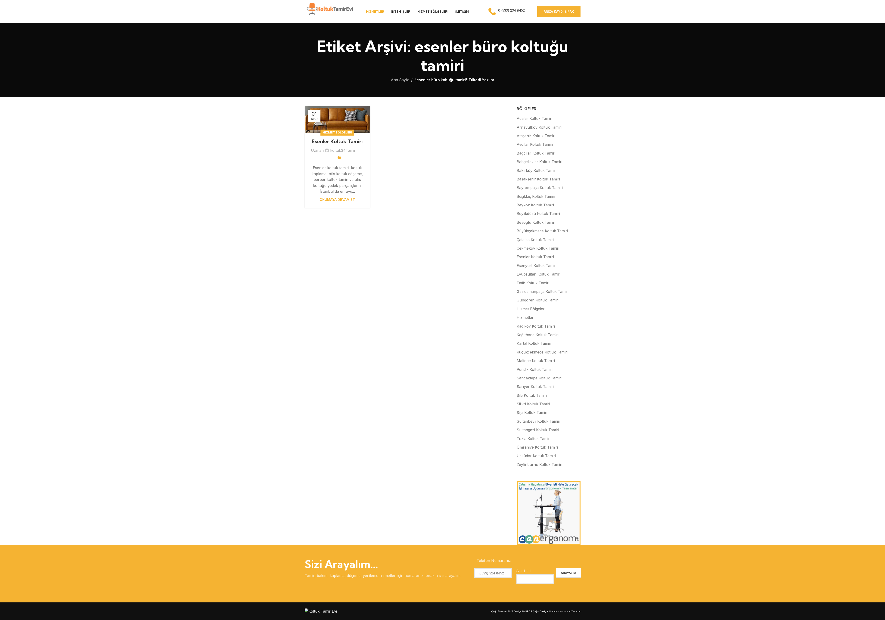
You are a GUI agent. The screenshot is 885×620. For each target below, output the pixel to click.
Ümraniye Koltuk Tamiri (537, 447)
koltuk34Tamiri (343, 150)
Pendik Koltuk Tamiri (535, 369)
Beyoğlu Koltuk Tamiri (536, 222)
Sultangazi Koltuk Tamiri (538, 430)
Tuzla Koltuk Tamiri (533, 438)
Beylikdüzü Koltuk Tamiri (538, 213)
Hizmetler (525, 317)
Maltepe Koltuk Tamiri (536, 360)
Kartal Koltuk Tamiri (534, 343)
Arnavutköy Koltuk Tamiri (539, 127)
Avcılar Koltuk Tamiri (535, 144)
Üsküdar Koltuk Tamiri (536, 455)
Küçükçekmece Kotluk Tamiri (542, 352)
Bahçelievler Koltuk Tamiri (539, 161)
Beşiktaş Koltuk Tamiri (536, 196)
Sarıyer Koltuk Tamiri (535, 386)
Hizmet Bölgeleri (337, 132)
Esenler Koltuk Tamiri (337, 141)
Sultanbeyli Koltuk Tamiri (538, 421)
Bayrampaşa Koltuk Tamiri (540, 187)
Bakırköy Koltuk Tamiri (536, 170)
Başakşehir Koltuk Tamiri (538, 179)
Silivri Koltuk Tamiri (533, 404)
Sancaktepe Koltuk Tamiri (539, 378)
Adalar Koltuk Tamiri (534, 118)
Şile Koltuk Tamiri (532, 395)
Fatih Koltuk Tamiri (533, 283)
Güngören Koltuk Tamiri (538, 300)
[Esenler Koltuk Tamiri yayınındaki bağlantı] (337, 119)
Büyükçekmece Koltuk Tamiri (542, 231)
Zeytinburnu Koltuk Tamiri (539, 464)
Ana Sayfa (400, 80)
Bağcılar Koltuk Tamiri (536, 153)
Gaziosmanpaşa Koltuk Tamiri (542, 291)
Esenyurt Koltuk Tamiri (536, 265)
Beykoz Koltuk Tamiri (535, 205)
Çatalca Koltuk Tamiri (535, 239)
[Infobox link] (507, 11)
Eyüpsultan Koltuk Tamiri (538, 274)
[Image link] (321, 611)
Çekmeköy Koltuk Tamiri (538, 248)
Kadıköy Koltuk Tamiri (536, 326)
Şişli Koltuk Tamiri (532, 412)
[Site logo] (329, 11)
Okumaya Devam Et (337, 200)
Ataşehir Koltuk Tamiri (536, 135)
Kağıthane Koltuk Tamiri (538, 334)
